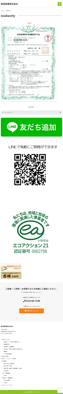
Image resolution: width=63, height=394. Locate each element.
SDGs (5, 375)
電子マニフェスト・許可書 (9, 358)
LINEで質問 (7, 380)
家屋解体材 (7, 344)
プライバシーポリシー (7, 385)
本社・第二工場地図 (9, 363)
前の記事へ (31, 107)
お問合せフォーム (32, 311)
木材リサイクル (6, 339)
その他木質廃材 (8, 354)
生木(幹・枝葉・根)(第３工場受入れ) (13, 349)
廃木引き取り (5, 356)
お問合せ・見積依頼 (7, 378)
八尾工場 (6, 370)
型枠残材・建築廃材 (9, 346)
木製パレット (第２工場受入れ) (12, 342)
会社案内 (4, 361)
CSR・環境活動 (6, 373)
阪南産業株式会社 (9, 3)
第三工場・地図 (8, 366)
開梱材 (5, 351)
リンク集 (4, 383)
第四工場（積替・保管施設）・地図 (13, 368)
